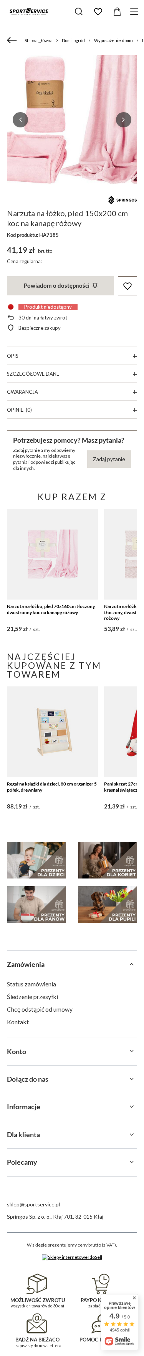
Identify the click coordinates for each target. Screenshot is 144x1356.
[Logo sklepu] (29, 11)
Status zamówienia (31, 984)
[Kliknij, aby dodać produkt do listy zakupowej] (127, 286)
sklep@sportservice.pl (33, 1204)
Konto (16, 1051)
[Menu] (135, 11)
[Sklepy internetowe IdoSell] (72, 1257)
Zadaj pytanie (109, 459)
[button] (20, 119)
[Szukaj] (78, 11)
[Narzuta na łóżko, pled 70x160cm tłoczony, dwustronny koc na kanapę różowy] (52, 554)
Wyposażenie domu (113, 40)
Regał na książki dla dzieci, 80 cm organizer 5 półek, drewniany (52, 787)
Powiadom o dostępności (56, 285)
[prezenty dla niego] (36, 904)
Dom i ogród (73, 40)
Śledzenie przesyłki (32, 996)
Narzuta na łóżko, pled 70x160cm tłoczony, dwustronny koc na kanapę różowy (51, 609)
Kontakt (18, 1021)
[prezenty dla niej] (107, 860)
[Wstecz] (13, 40)
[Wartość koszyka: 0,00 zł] (117, 11)
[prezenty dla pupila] (107, 904)
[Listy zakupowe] (98, 11)
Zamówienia (26, 964)
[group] (72, 119)
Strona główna (39, 40)
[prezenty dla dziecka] (36, 860)
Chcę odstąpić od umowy (40, 1009)
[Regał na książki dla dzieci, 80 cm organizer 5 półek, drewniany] (52, 731)
